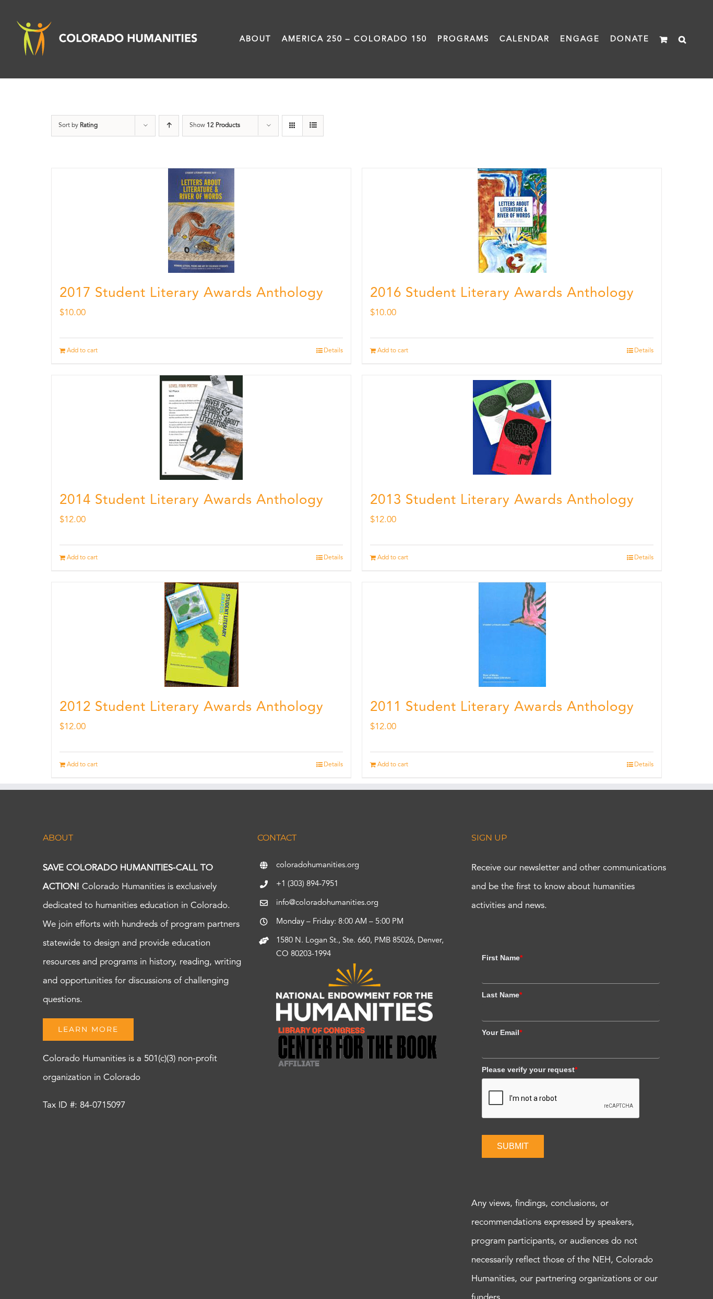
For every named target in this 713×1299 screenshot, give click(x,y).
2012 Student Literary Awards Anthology (192, 707)
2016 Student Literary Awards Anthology (502, 293)
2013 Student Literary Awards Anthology (502, 500)
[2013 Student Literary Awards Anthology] (511, 427)
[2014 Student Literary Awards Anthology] (201, 427)
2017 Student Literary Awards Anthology (192, 293)
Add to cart (82, 351)
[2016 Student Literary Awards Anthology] (511, 220)
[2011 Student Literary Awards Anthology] (511, 634)
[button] (683, 39)
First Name (502, 957)
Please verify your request (529, 1069)
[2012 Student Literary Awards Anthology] (201, 634)
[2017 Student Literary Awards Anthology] (201, 220)
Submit (513, 1146)
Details (333, 351)
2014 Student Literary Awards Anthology (192, 500)
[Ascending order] (169, 125)
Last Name (502, 995)
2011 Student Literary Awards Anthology (502, 707)
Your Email (502, 1032)
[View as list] (313, 126)
